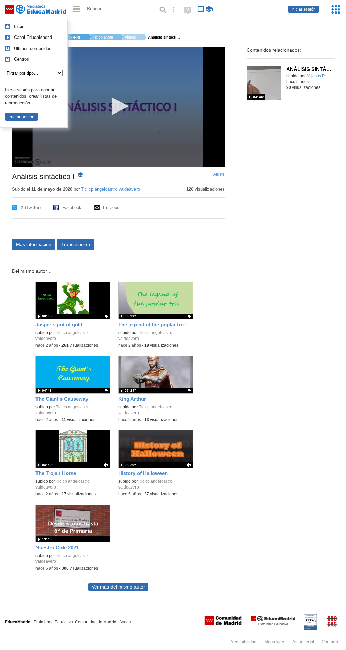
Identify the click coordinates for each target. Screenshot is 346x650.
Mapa (274, 641)
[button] (118, 106)
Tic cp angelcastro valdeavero (110, 189)
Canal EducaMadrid (33, 37)
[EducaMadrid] (273, 623)
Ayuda (125, 622)
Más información (33, 244)
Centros (21, 59)
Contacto (330, 641)
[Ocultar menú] (76, 9)
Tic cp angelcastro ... (103, 37)
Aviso (303, 641)
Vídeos (130, 37)
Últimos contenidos (32, 48)
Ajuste (219, 174)
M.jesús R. (316, 76)
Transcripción (75, 244)
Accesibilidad (243, 641)
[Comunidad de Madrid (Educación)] (223, 624)
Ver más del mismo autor (118, 587)
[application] (118, 107)
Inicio (19, 26)
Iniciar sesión (303, 9)
